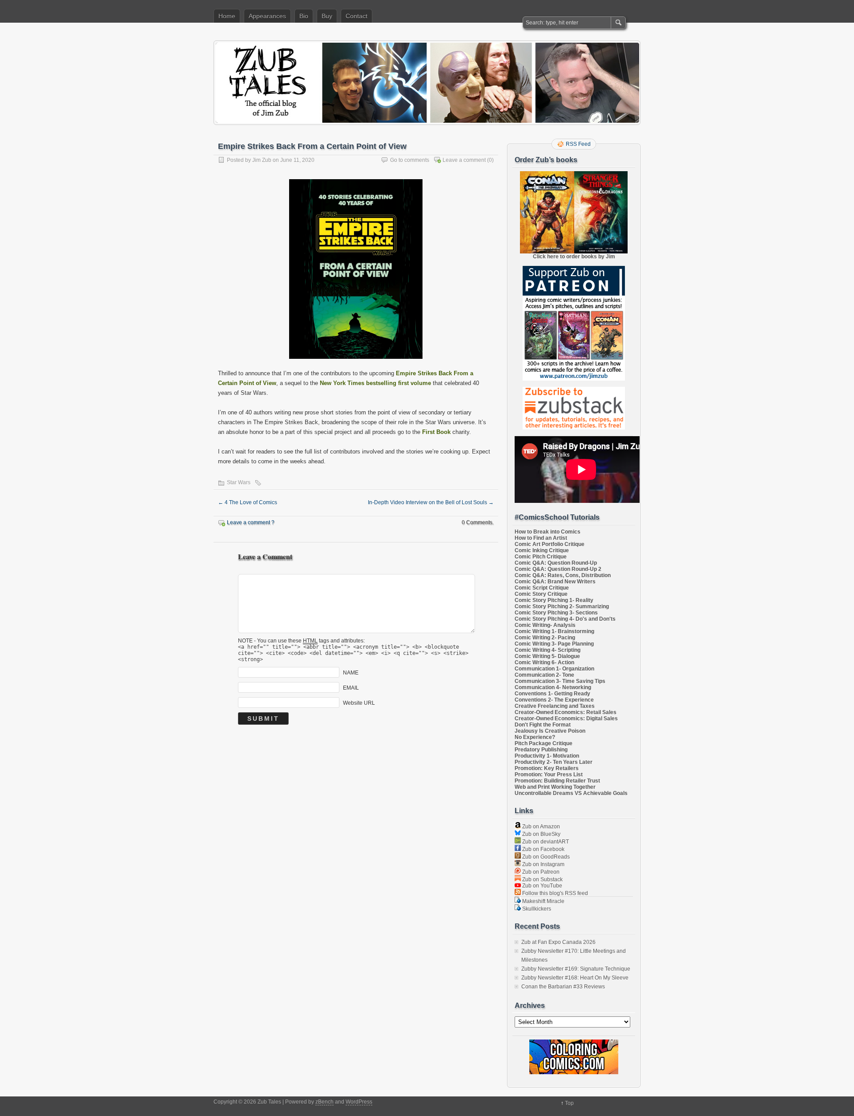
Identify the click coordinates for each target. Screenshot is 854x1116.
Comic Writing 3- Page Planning (554, 644)
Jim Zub (261, 160)
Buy (327, 16)
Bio (303, 16)
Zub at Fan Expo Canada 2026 (558, 942)
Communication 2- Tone (544, 675)
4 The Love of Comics (247, 502)
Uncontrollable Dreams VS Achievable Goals (571, 793)
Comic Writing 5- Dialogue (547, 656)
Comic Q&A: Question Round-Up (556, 563)
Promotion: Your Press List (549, 774)
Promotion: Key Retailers (547, 768)
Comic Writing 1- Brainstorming (554, 631)
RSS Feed (578, 144)
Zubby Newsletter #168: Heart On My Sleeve (574, 978)
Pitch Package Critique (543, 743)
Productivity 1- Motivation (547, 756)
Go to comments (409, 160)
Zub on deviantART (545, 842)
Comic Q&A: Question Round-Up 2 (558, 569)
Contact (356, 16)
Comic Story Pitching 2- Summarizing (562, 606)
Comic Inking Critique (542, 550)
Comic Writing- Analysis (545, 625)
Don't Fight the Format (543, 725)
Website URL (359, 703)
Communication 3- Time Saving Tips (560, 681)
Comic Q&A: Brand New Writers (555, 581)
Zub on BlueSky (540, 834)
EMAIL (351, 688)
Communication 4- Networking (553, 687)
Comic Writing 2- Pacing (545, 637)
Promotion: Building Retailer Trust (557, 781)
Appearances (267, 16)
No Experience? (535, 737)
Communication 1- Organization (554, 669)
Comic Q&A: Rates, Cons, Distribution (563, 575)
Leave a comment (464, 160)
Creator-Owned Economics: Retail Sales (565, 712)
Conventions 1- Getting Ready (552, 693)
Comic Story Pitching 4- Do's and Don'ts (565, 619)
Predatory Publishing (541, 750)
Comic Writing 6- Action (544, 662)
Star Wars (238, 482)
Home (226, 16)
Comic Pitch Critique (541, 557)
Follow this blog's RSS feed (554, 893)
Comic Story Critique (541, 594)
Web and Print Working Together (555, 787)
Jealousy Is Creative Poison (550, 731)
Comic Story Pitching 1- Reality (554, 600)
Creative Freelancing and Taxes (555, 706)
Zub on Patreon (540, 872)
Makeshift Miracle (542, 901)
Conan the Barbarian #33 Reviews (563, 987)
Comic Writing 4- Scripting (547, 650)
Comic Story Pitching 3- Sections (556, 613)
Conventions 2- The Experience (554, 700)
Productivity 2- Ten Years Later (553, 762)
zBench (324, 1102)
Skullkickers (536, 909)
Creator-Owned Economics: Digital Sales (566, 718)
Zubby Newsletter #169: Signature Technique (575, 969)
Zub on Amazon (540, 826)
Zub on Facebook (542, 849)
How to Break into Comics (547, 532)
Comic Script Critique (542, 588)
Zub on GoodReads (545, 857)
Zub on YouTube (541, 886)
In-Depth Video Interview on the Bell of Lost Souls (431, 502)
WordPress (359, 1102)
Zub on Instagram (542, 864)
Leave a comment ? (250, 522)
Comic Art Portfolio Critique (549, 544)
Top (569, 1103)
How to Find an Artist (541, 538)
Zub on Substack (542, 879)
